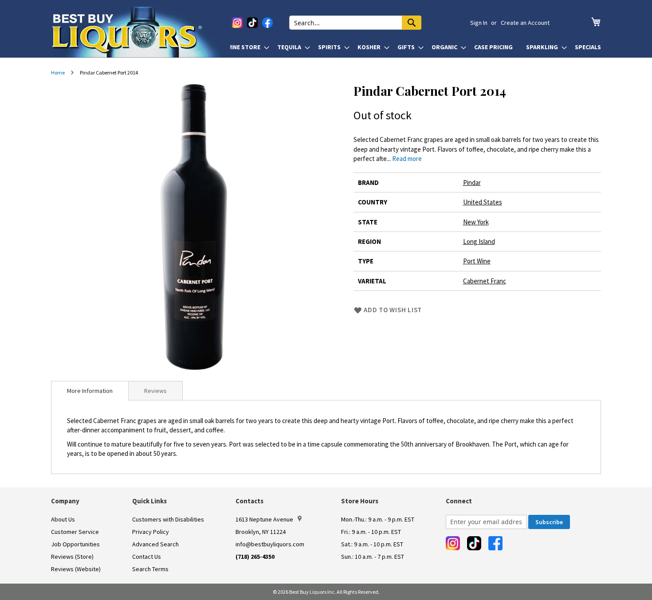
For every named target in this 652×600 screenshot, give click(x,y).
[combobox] (355, 23)
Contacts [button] (249, 501)
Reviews (155, 391)
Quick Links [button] (149, 501)
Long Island (479, 241)
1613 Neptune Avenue (264, 519)
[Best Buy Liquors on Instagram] (237, 22)
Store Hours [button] (359, 501)
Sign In (478, 23)
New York (476, 222)
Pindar (472, 182)
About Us (63, 519)
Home (58, 72)
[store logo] (140, 32)
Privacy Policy (150, 532)
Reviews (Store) (72, 557)
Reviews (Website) (76, 569)
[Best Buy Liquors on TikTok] (252, 22)
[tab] (90, 390)
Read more (407, 158)
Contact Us (146, 557)
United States (482, 202)
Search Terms (150, 569)
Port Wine (477, 261)
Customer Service (75, 532)
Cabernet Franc (484, 281)
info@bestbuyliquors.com (270, 544)
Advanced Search (155, 544)
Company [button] (65, 501)
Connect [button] (459, 501)
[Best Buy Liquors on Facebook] (267, 22)
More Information (90, 391)
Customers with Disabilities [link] (168, 519)
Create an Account (525, 23)
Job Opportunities (75, 544)
